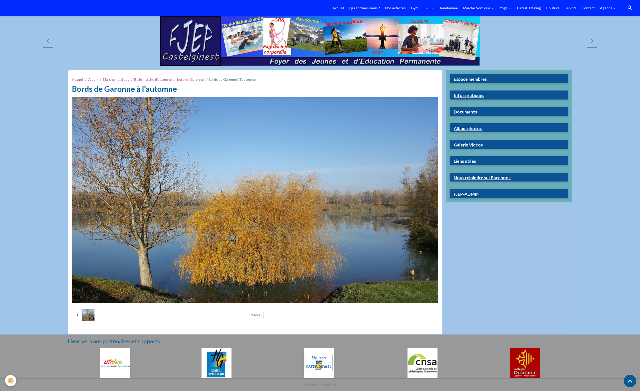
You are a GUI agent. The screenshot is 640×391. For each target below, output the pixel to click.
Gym (414, 8)
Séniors (570, 8)
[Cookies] (10, 380)
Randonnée (449, 8)
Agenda (606, 8)
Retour (255, 315)
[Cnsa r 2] (423, 362)
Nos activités (395, 8)
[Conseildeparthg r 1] (217, 362)
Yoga (504, 8)
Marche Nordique (477, 8)
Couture (553, 8)
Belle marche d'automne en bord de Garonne (169, 79)
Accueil (338, 8)
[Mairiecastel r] (319, 362)
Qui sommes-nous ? (364, 8)
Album (93, 79)
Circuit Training (529, 8)
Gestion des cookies (320, 384)
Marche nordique (116, 79)
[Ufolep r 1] (115, 362)
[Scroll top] (630, 381)
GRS (427, 8)
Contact (588, 8)
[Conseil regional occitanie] (525, 362)
